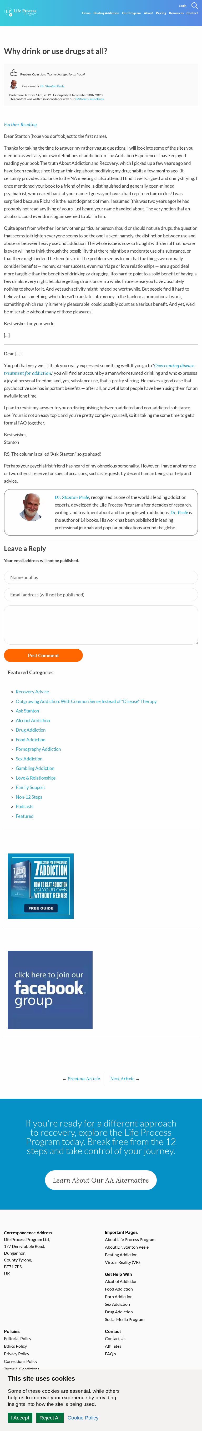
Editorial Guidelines (89, 99)
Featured (25, 816)
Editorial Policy (17, 1338)
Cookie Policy (83, 1417)
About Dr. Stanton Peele (127, 1246)
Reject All (49, 1418)
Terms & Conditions (21, 1368)
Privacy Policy (16, 1353)
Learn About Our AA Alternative (101, 1180)
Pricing (161, 13)
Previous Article (81, 1078)
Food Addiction (30, 739)
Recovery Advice (32, 691)
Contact (192, 13)
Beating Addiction (106, 13)
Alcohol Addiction (33, 720)
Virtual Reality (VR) (122, 1262)
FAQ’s (110, 1353)
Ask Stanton (27, 711)
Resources (176, 13)
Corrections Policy (20, 1361)
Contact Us (115, 1338)
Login (182, 6)
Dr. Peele (179, 512)
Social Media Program (124, 1319)
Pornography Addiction (38, 749)
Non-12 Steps (29, 797)
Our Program (131, 13)
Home (86, 13)
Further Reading (20, 124)
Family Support (30, 787)
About (148, 13)
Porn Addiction (119, 1296)
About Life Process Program (130, 1239)
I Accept (20, 1418)
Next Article (125, 1078)
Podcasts (24, 806)
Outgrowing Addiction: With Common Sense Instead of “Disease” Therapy (86, 701)
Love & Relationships (35, 778)
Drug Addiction (31, 730)
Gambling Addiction (35, 768)
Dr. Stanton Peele (52, 86)
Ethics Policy (15, 1345)
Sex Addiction (29, 758)
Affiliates (113, 1345)
